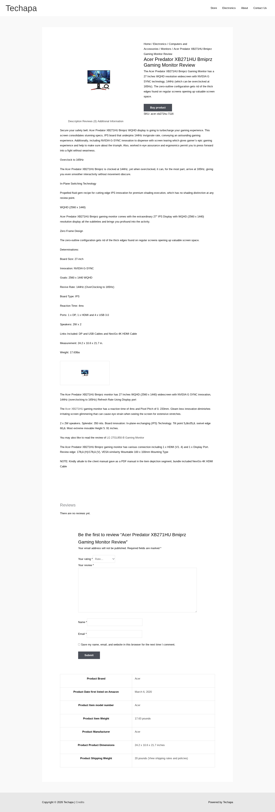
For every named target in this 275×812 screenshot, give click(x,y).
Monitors (166, 48)
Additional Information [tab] (110, 121)
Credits (80, 802)
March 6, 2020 (143, 691)
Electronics (229, 8)
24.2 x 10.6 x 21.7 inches (150, 745)
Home (147, 43)
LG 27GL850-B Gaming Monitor (125, 437)
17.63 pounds (143, 718)
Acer (137, 678)
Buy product (158, 107)
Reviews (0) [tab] (89, 121)
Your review (86, 565)
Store (214, 8)
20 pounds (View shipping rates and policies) (161, 758)
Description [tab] (75, 121)
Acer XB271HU (74, 408)
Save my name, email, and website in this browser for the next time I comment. (128, 644)
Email (82, 633)
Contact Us (260, 8)
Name (82, 622)
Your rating (85, 559)
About (244, 8)
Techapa (21, 8)
